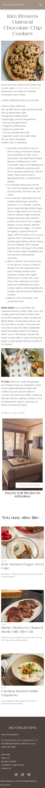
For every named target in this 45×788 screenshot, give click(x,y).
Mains (3, 624)
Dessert (4, 561)
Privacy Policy (5, 785)
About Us (5, 758)
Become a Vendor (8, 762)
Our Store (5, 755)
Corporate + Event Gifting (12, 765)
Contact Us (6, 769)
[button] (40, 5)
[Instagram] (16, 774)
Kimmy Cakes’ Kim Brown (28, 88)
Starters (4, 688)
